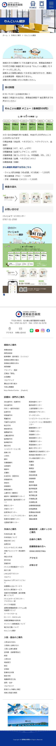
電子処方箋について (11, 627)
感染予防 (7, 676)
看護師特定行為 (9, 679)
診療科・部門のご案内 (14, 397)
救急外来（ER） (10, 541)
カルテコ (7, 577)
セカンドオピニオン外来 (13, 547)
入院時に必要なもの (11, 645)
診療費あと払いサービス (13, 586)
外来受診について (10, 537)
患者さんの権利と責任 (12, 689)
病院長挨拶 (8, 353)
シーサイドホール (10, 614)
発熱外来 (7, 544)
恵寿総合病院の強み (11, 360)
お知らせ (33, 565)
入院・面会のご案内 (13, 637)
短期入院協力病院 (10, 693)
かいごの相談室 (9, 604)
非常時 (6, 669)
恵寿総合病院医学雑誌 (37, 551)
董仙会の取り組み (10, 383)
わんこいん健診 (9, 630)
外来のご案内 (10, 529)
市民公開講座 (9, 387)
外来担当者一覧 (9, 534)
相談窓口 (7, 662)
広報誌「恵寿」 (9, 373)
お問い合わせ (20, 332)
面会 (5, 666)
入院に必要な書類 (10, 649)
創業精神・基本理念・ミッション (16, 356)
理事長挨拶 (8, 350)
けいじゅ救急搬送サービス (14, 567)
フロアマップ (9, 380)
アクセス (9, 332)
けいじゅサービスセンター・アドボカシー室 (14, 600)
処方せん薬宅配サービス (13, 589)
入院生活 (7, 659)
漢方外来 (7, 560)
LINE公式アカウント (11, 573)
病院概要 (7, 367)
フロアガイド (9, 686)
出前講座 (7, 377)
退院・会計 (8, 682)
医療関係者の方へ (37, 546)
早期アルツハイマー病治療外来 (14, 552)
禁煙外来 (7, 563)
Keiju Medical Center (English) (16, 390)
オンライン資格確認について (14, 624)
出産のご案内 (35, 539)
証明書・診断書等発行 (12, 652)
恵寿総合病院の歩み (11, 363)
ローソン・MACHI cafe (12, 617)
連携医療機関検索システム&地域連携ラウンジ (15, 609)
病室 (5, 655)
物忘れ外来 (8, 557)
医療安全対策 (9, 672)
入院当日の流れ (9, 642)
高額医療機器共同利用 (12, 620)
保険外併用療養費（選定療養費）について (14, 594)
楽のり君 (7, 570)
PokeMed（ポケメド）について (14, 581)
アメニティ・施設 (10, 370)
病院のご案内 (10, 344)
